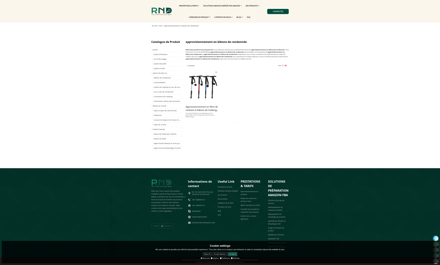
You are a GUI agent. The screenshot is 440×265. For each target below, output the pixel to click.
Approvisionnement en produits (249, 192)
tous (160, 26)
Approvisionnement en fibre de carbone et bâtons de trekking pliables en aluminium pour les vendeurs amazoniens (202, 108)
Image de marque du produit (276, 229)
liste (283, 65)
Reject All (207, 254)
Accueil (154, 26)
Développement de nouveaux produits (275, 208)
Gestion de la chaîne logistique (248, 217)
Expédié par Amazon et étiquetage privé (277, 222)
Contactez (278, 11)
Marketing (236, 258)
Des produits (252, 6)
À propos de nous (222, 17)
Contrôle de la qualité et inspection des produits (250, 210)
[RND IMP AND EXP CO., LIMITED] (161, 11)
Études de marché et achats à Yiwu (249, 199)
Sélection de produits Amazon (276, 201)
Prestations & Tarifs (188, 6)
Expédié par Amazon (276, 235)
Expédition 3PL (273, 239)
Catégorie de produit (199, 17)
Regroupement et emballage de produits (276, 215)
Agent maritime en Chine (250, 205)
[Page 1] (233, 122)
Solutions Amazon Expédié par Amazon (221, 6)
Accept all (232, 254)
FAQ (248, 17)
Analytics (216, 258)
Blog (238, 17)
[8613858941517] (435, 238)
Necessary (206, 258)
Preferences (226, 258)
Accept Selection (220, 254)
